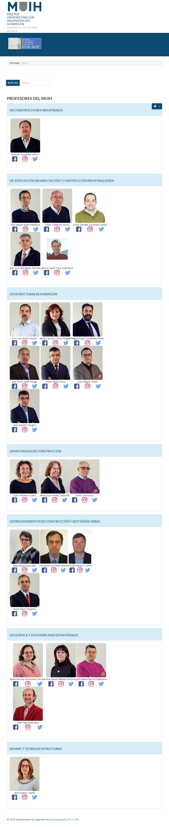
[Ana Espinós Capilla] (25, 773)
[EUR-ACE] (25, 43)
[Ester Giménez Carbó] (25, 476)
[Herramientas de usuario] (157, 106)
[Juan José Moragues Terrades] (25, 248)
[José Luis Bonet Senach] (25, 319)
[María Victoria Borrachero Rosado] (28, 660)
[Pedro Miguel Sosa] (55, 362)
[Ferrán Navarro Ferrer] (79, 546)
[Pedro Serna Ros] (85, 476)
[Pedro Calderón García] (57, 205)
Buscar (13, 82)
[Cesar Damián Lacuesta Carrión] (90, 205)
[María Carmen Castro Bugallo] (55, 319)
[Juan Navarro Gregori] (25, 405)
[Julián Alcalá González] (25, 546)
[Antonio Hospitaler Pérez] (25, 135)
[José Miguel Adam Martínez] (25, 205)
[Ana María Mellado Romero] (61, 660)
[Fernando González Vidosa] (54, 546)
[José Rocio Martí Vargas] (25, 362)
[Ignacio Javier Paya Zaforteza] (57, 248)
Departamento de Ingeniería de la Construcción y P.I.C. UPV (47, 819)
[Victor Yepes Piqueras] (25, 589)
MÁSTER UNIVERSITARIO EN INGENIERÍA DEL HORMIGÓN (20, 19)
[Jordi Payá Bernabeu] (28, 703)
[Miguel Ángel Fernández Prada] (88, 319)
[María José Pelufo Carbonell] (55, 476)
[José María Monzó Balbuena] (91, 660)
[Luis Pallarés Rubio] (88, 362)
